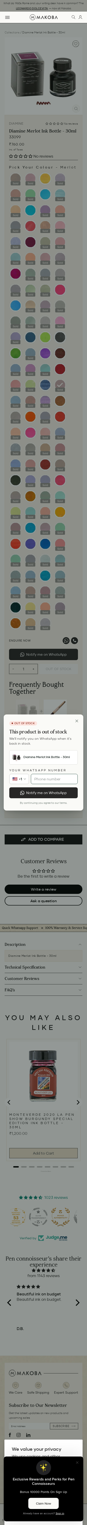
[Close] (77, 721)
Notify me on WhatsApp (46, 793)
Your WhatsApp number (38, 770)
